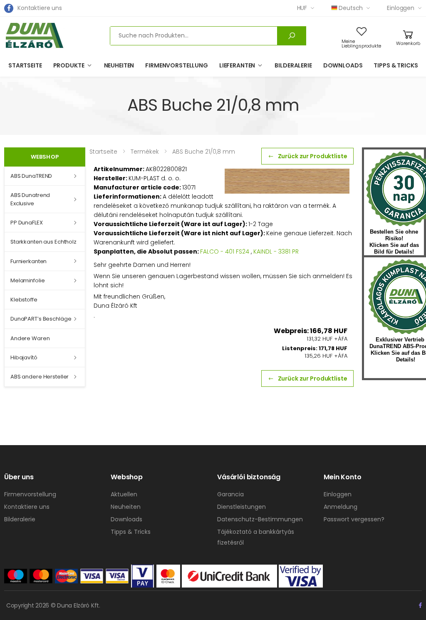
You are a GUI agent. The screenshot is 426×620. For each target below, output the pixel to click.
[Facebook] (8, 8)
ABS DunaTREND (31, 176)
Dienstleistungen (241, 507)
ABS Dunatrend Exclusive (30, 199)
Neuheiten (119, 65)
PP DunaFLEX (26, 223)
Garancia (230, 494)
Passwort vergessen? (354, 519)
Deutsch (351, 8)
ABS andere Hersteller (39, 377)
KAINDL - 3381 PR (276, 251)
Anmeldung (340, 507)
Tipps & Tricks (396, 65)
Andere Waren (30, 338)
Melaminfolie (27, 280)
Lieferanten (237, 65)
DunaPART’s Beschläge (40, 319)
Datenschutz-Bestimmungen (260, 519)
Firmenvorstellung (176, 65)
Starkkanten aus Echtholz (43, 242)
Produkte (68, 65)
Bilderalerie (293, 65)
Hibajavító (23, 357)
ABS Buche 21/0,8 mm (203, 151)
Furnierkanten (28, 261)
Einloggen (400, 8)
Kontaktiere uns (39, 8)
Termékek (145, 151)
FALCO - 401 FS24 (224, 251)
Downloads (343, 65)
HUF (302, 8)
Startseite (25, 65)
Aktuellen (124, 494)
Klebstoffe (23, 300)
